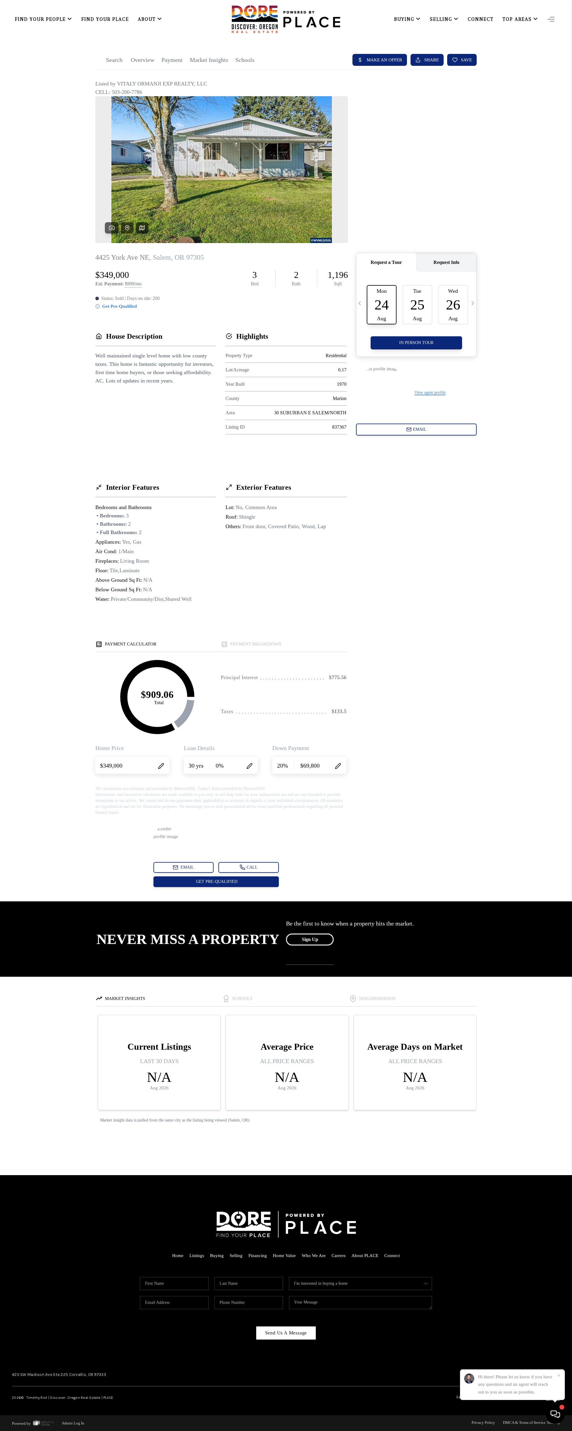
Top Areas (517, 19)
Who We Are (314, 1255)
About (147, 19)
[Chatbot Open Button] (555, 1414)
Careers (339, 1255)
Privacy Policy (483, 1422)
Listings (196, 1255)
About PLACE (365, 1255)
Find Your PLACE (105, 19)
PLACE (108, 1398)
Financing (257, 1255)
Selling (441, 19)
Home (178, 1255)
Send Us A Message (286, 1332)
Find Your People (40, 19)
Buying (404, 19)
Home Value (284, 1255)
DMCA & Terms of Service (524, 1422)
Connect (481, 19)
